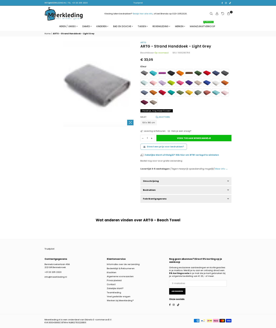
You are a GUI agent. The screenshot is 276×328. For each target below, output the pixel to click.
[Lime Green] (171, 83)
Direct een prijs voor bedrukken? (163, 146)
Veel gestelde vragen (118, 296)
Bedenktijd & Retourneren (120, 268)
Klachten (111, 272)
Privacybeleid (114, 280)
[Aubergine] (162, 73)
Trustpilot (138, 2)
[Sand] (198, 83)
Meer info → (221, 168)
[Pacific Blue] (216, 92)
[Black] (171, 73)
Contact (111, 284)
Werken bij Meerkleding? (120, 300)
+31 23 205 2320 (53, 272)
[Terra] (153, 92)
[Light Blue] (144, 83)
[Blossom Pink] (225, 92)
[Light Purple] (162, 83)
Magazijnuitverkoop (202, 25)
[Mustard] (189, 92)
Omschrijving (151, 181)
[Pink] (180, 83)
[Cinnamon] (225, 83)
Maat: (155, 117)
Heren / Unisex (67, 26)
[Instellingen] (217, 13)
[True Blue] (207, 83)
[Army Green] (180, 92)
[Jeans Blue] (144, 92)
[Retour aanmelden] (223, 13)
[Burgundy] (144, 102)
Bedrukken (149, 190)
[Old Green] (198, 92)
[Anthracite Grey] (144, 73)
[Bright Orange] (180, 73)
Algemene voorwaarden (120, 276)
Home (47, 33)
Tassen (142, 26)
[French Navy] (216, 73)
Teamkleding (114, 292)
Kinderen (101, 26)
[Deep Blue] (171, 92)
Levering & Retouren (154, 131)
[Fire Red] (207, 73)
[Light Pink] (153, 83)
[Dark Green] (198, 73)
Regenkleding (160, 26)
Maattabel (164, 117)
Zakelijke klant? (115, 288)
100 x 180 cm (148, 122)
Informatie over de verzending (123, 264)
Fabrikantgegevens (155, 198)
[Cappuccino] (153, 102)
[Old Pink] (207, 92)
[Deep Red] (162, 92)
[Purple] (189, 83)
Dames (86, 26)
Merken (179, 26)
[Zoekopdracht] (211, 13)
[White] (216, 83)
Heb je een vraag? (181, 131)
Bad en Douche (122, 26)
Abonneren (177, 291)
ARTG (143, 42)
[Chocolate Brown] (189, 73)
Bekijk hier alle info (143, 13)
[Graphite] (225, 73)
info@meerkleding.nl (56, 276)
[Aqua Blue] (153, 73)
